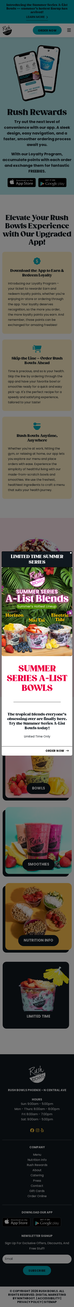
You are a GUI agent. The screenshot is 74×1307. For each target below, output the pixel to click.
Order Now (55, 751)
